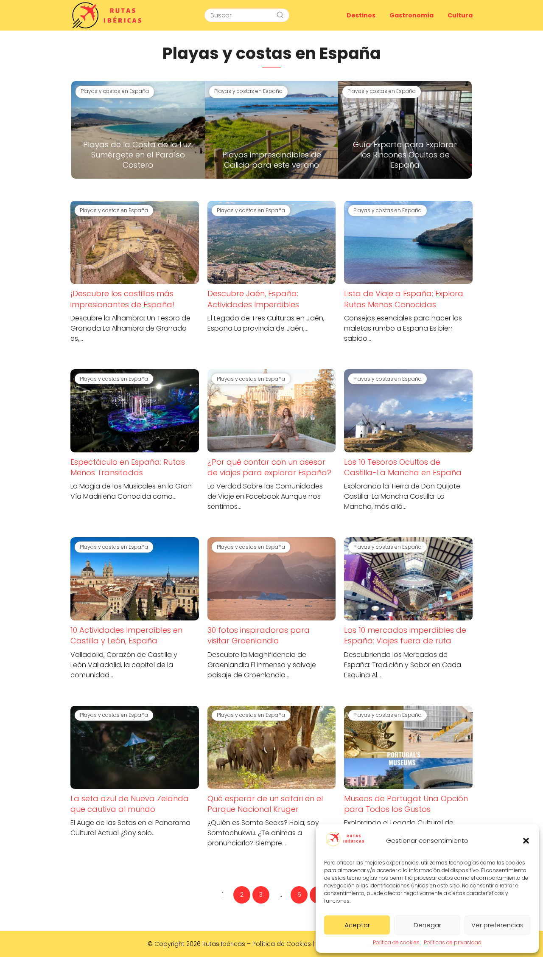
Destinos (361, 15)
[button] (526, 840)
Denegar (427, 925)
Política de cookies (396, 942)
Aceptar (357, 925)
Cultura (460, 15)
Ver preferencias (497, 925)
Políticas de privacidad (452, 942)
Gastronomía (411, 15)
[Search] (280, 15)
